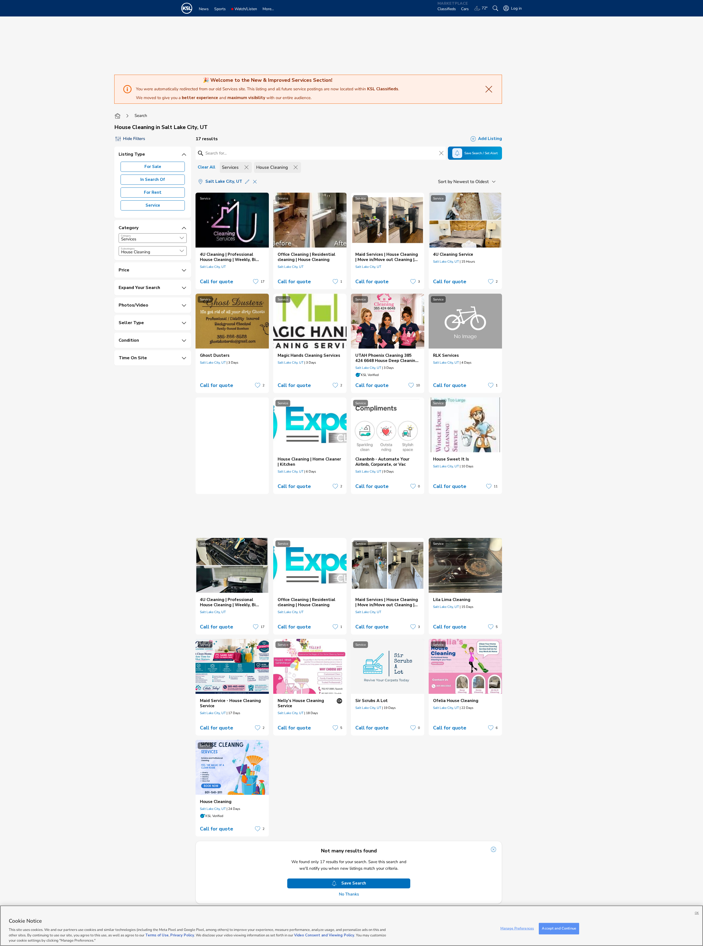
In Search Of (152, 179)
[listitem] (232, 241)
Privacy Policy (182, 935)
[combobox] (153, 238)
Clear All (206, 167)
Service (153, 205)
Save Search (353, 883)
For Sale (152, 166)
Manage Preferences (517, 928)
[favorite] (255, 281)
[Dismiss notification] (493, 849)
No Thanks (349, 894)
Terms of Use (157, 935)
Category (126, 235)
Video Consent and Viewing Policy (324, 935)
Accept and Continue (559, 928)
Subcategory (128, 248)
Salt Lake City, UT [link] (213, 267)
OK (697, 913)
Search (141, 115)
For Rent (152, 192)
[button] (182, 238)
